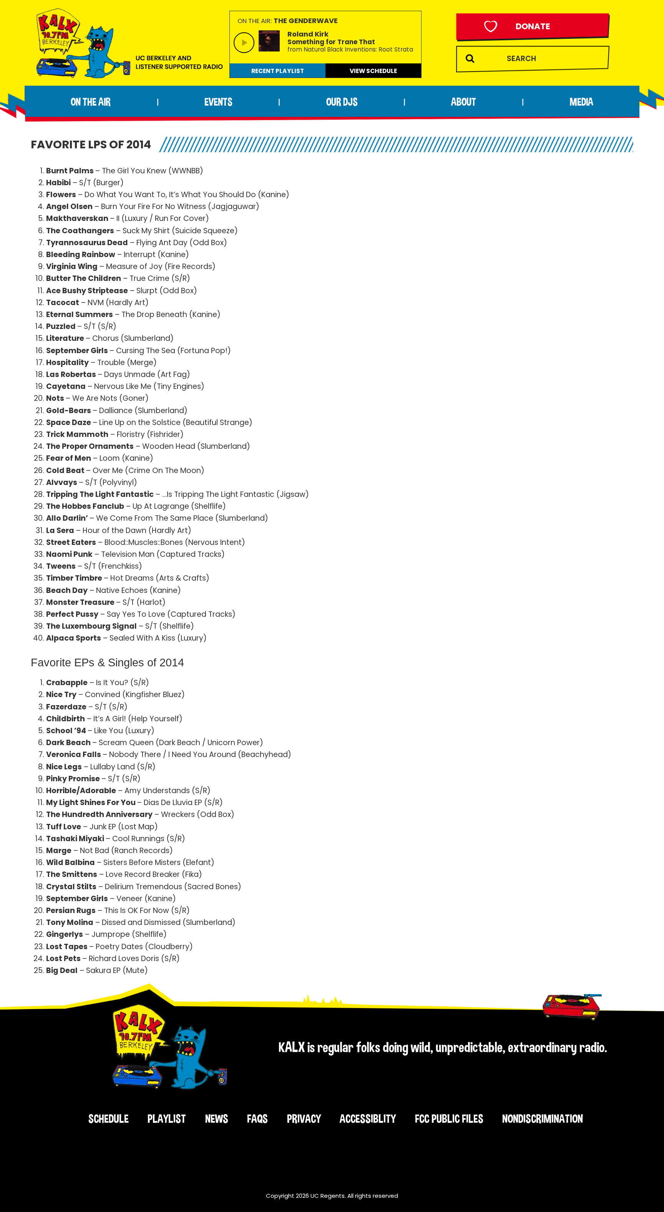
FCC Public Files (449, 1119)
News (216, 1119)
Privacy (304, 1119)
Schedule (108, 1119)
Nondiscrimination (542, 1119)
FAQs (257, 1119)
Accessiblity (368, 1119)
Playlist (167, 1119)
